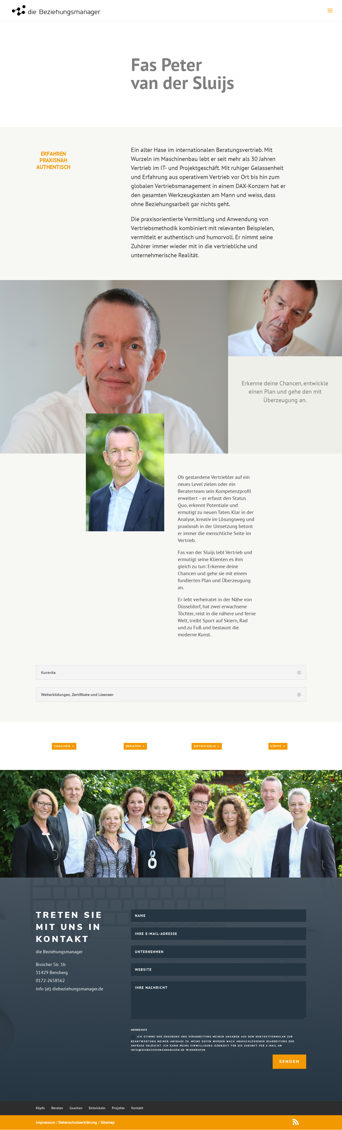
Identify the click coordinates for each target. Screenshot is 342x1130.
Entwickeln (205, 746)
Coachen (62, 746)
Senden (289, 1061)
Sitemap (108, 1122)
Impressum (45, 1122)
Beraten (133, 746)
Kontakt (137, 1108)
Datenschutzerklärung (78, 1122)
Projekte (118, 1108)
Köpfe (275, 746)
